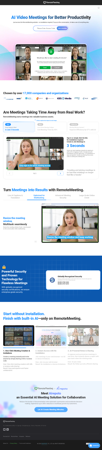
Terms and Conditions (25, 443)
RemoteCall (6, 436)
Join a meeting (62, 28)
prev (9, 173)
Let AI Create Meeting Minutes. (51, 409)
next (60, 173)
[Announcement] (99, 8)
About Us (5, 443)
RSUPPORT (44, 443)
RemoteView (14, 436)
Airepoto (21, 436)
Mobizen (28, 436)
